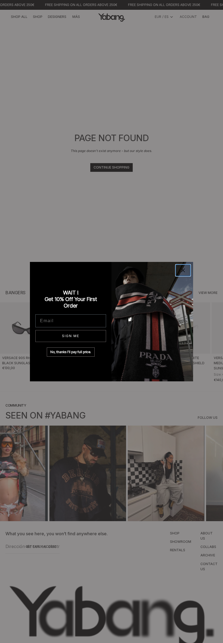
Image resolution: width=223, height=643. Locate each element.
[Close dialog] (183, 270)
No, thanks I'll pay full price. (70, 352)
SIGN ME (70, 336)
